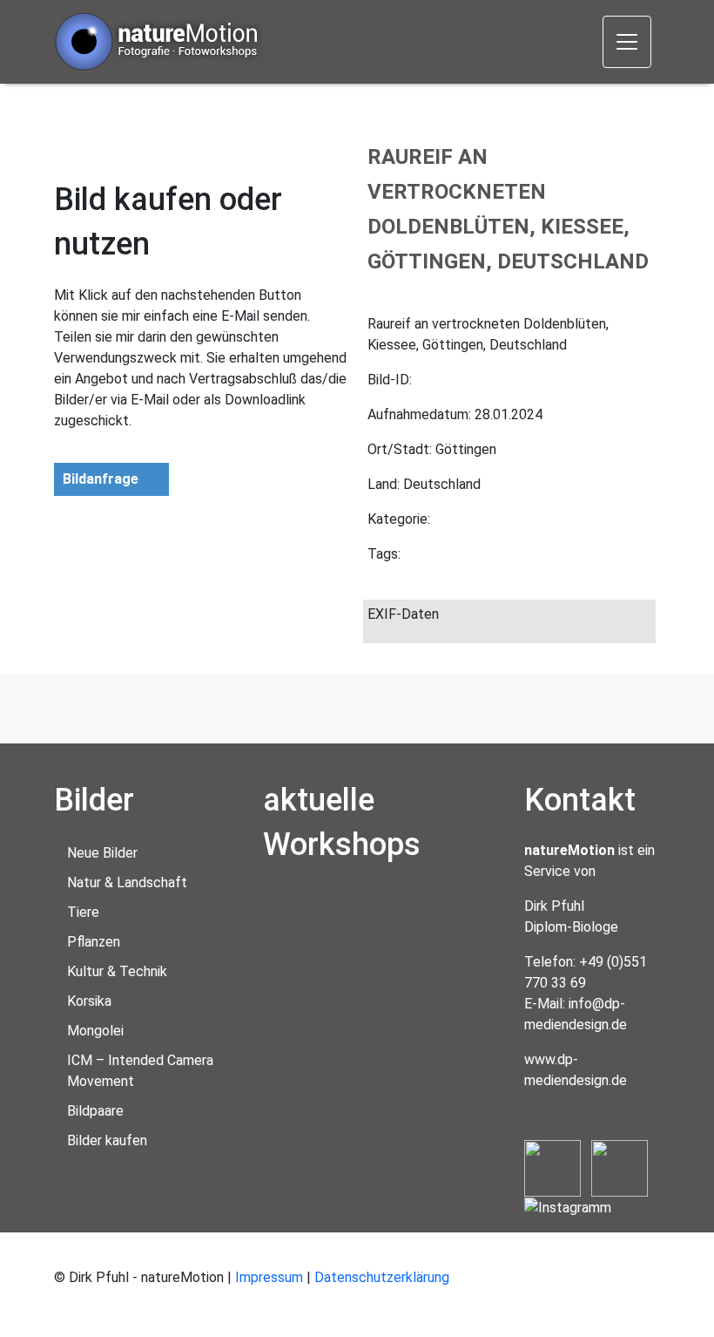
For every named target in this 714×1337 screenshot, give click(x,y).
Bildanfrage (100, 479)
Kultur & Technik (117, 971)
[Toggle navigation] (627, 42)
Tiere (83, 912)
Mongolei (95, 1030)
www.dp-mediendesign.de (575, 1070)
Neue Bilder (102, 853)
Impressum (269, 1277)
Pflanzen (93, 941)
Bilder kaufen (107, 1140)
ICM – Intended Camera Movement (140, 1070)
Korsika (89, 1001)
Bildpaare (95, 1111)
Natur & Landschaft (127, 882)
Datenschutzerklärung (381, 1277)
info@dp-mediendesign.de (575, 1014)
